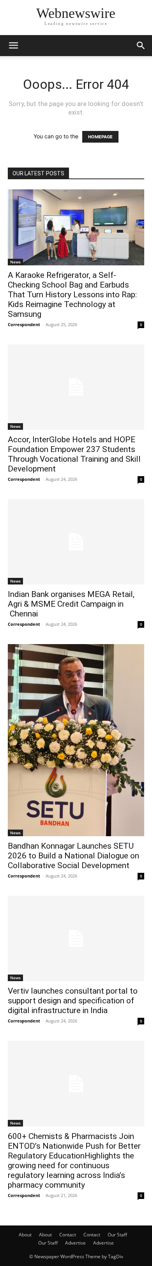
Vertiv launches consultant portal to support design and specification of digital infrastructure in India (73, 1000)
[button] (13, 45)
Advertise (75, 1243)
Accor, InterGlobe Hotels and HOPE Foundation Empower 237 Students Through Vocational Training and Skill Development (74, 454)
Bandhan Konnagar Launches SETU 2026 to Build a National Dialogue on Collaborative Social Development (73, 855)
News (15, 262)
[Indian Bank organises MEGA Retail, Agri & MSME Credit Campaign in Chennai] (76, 541)
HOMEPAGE (100, 136)
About (25, 1234)
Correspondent (24, 324)
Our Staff (117, 1234)
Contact (67, 1234)
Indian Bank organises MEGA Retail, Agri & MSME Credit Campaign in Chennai (71, 604)
